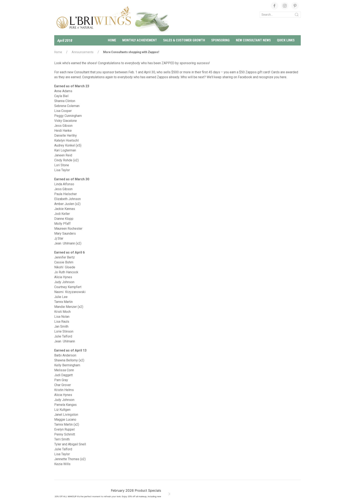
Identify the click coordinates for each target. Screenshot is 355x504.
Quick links (286, 40)
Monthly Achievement (139, 40)
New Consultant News (253, 40)
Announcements (82, 52)
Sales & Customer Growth (184, 40)
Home (112, 40)
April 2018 (64, 40)
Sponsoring (220, 40)
